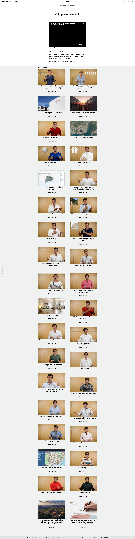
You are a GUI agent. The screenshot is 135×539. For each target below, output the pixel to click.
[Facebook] (3, 267)
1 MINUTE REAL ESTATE (65, 5)
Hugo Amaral (59, 47)
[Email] (3, 273)
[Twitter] (3, 271)
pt (132, 2)
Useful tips (73, 5)
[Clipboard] (3, 275)
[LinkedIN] (3, 269)
